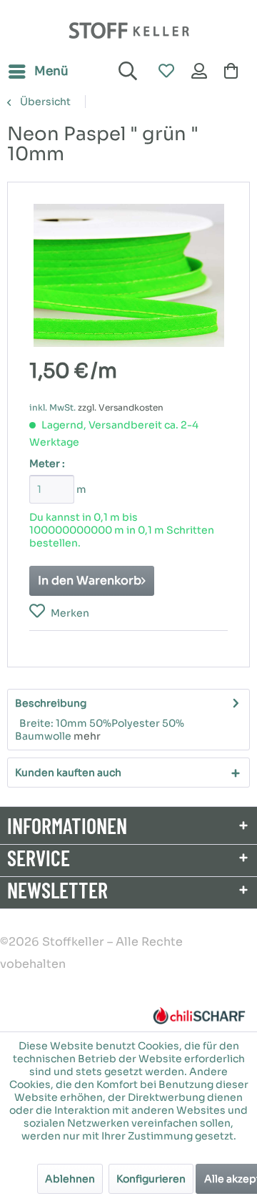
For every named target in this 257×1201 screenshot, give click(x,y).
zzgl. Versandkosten (120, 407)
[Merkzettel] (165, 71)
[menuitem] (38, 71)
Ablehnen (70, 1178)
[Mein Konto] (200, 71)
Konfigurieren (151, 1178)
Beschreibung (50, 703)
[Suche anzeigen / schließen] (125, 71)
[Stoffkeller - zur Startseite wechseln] (128, 30)
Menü (51, 71)
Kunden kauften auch (68, 772)
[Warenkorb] (234, 71)
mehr (87, 736)
